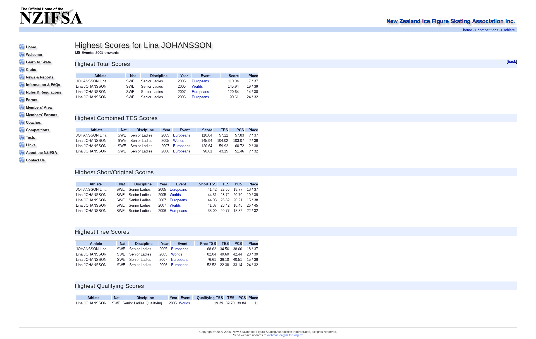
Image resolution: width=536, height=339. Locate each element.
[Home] (43, 43)
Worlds (197, 86)
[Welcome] (43, 51)
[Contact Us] (43, 156)
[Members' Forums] (43, 111)
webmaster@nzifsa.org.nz (285, 335)
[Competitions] (43, 126)
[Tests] (43, 134)
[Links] (43, 141)
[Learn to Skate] (43, 58)
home (467, 30)
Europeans (200, 81)
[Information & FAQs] (43, 81)
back (512, 61)
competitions (488, 30)
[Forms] (43, 96)
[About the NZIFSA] (43, 149)
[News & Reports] (43, 73)
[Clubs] (43, 66)
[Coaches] (43, 119)
